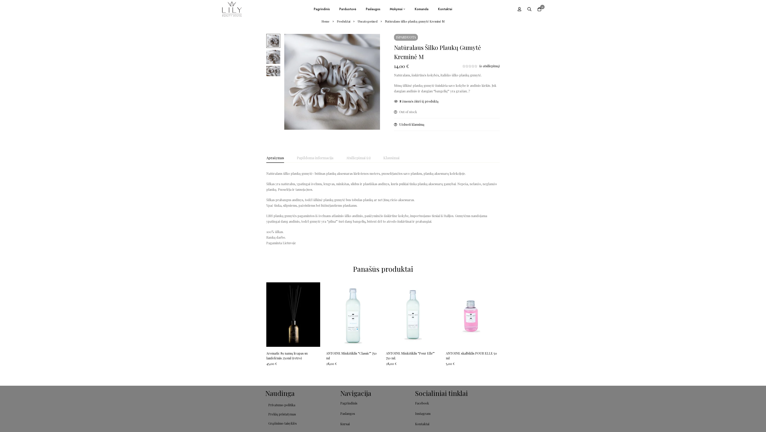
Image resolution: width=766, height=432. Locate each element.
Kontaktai (422, 424)
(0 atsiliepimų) (489, 66)
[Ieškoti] (529, 9)
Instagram (422, 413)
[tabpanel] (383, 208)
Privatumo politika (281, 405)
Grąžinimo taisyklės (282, 423)
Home (326, 21)
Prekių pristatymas (282, 414)
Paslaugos (347, 413)
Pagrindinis (348, 403)
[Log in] (519, 9)
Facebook (422, 403)
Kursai (345, 424)
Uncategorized (368, 21)
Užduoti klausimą (411, 124)
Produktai (343, 21)
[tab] (275, 158)
